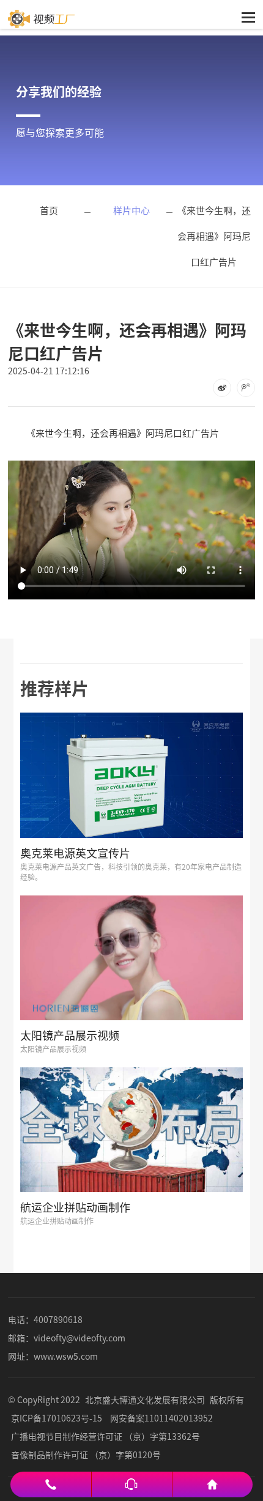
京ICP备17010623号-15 (56, 1418)
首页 (49, 210)
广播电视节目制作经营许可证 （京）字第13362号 (105, 1436)
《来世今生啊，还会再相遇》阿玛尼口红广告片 (214, 236)
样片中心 (131, 210)
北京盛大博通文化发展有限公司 (145, 1399)
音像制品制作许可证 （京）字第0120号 (86, 1454)
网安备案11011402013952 (161, 1418)
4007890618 (58, 1319)
